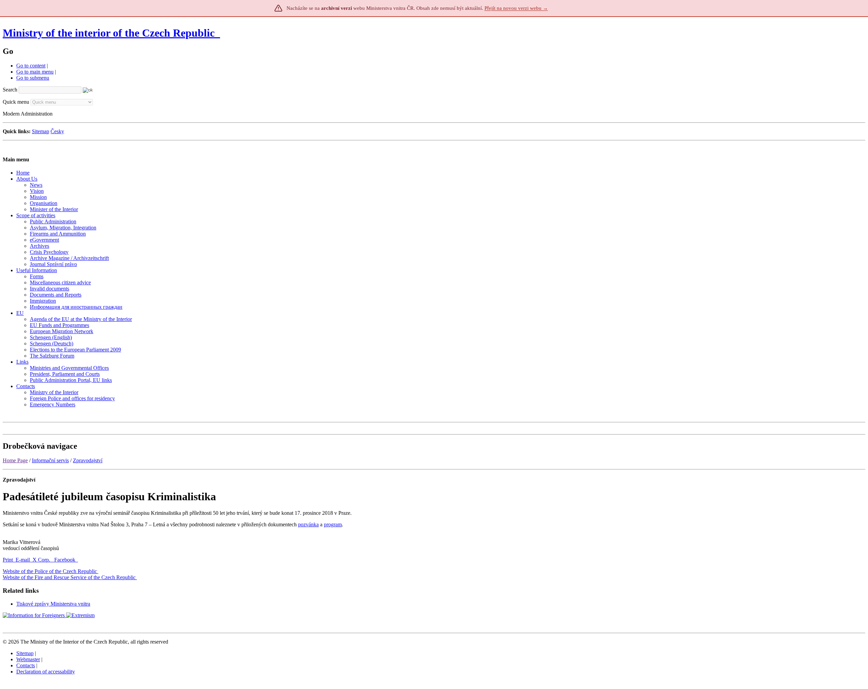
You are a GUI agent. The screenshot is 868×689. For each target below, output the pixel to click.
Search (10, 90)
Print (8, 560)
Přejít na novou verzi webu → (516, 8)
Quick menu (16, 102)
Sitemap (40, 131)
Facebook (65, 560)
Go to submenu (32, 78)
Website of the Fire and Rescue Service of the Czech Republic (69, 577)
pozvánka (308, 524)
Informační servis (50, 460)
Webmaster (28, 659)
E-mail (23, 560)
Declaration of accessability (45, 671)
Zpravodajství (87, 460)
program (333, 524)
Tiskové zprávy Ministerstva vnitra (53, 604)
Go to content (30, 65)
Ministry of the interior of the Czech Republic (109, 33)
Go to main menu (35, 72)
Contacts (25, 665)
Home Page (15, 460)
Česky (57, 131)
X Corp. (42, 560)
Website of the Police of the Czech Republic (50, 571)
